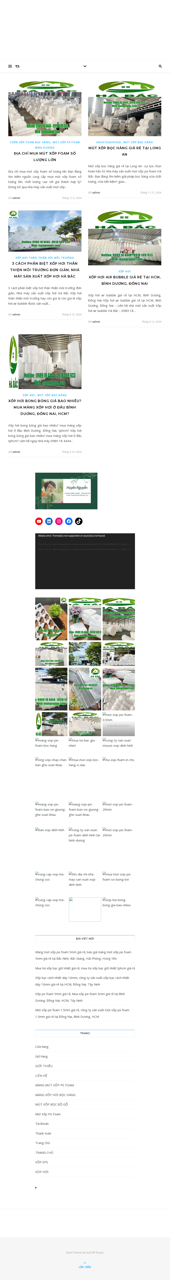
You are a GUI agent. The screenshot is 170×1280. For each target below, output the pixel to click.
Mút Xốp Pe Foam (48, 1114)
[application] (85, 561)
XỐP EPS (41, 1162)
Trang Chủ (42, 1143)
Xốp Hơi (125, 271)
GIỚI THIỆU (43, 1066)
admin (16, 198)
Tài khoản (42, 1123)
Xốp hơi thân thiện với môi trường (45, 258)
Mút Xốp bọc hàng (138, 142)
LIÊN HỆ (41, 1075)
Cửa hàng (42, 1046)
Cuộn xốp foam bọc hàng (30, 142)
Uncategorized (108, 142)
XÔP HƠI (42, 1172)
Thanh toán (43, 1133)
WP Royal (97, 1252)
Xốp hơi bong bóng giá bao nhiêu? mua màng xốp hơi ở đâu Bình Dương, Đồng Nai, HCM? (44, 407)
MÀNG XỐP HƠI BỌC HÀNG (55, 1095)
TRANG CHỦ (44, 1152)
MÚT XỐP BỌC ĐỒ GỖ (51, 1104)
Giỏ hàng (41, 1056)
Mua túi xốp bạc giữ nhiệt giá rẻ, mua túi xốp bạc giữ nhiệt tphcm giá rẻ (85, 968)
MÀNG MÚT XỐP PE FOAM (54, 1085)
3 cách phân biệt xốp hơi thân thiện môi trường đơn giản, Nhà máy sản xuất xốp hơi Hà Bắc (45, 270)
